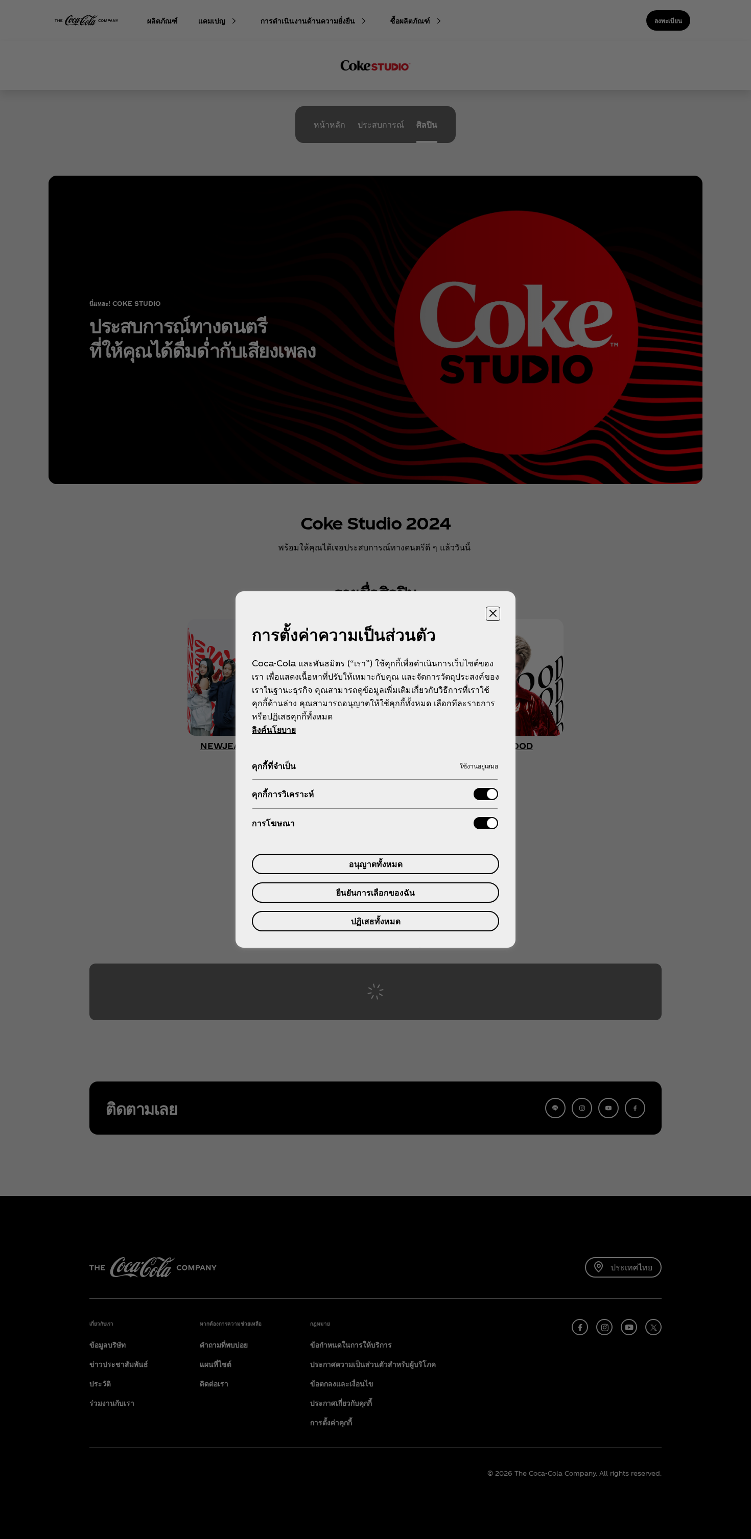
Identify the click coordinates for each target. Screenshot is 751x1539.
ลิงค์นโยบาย (274, 729)
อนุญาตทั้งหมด (376, 864)
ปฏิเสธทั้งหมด (376, 921)
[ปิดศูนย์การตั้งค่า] (493, 614)
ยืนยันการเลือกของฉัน (375, 892)
